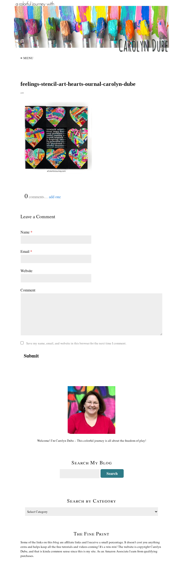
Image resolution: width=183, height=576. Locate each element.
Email (26, 251)
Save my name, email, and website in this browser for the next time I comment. (76, 343)
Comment (27, 289)
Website (26, 270)
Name (26, 231)
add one (55, 196)
